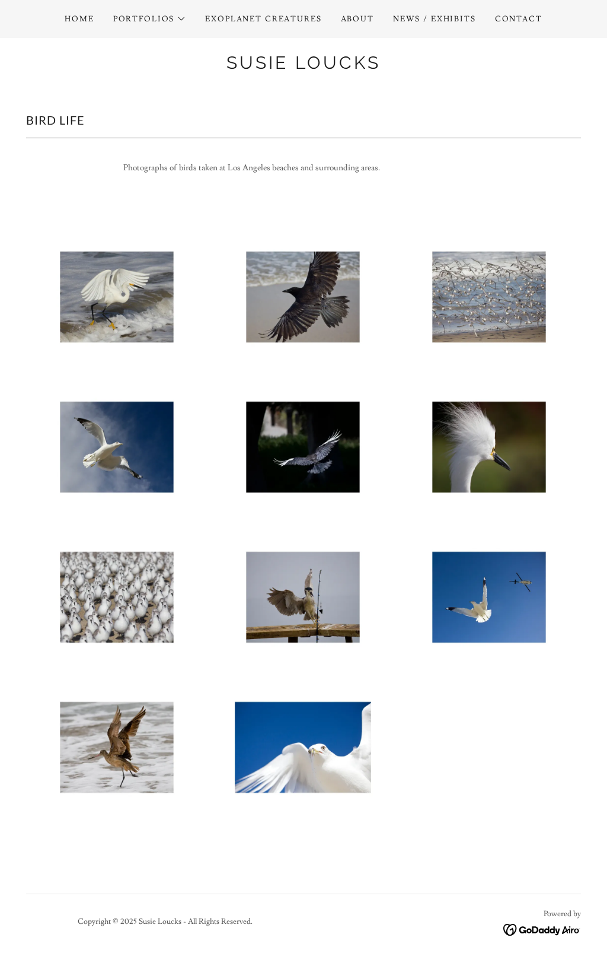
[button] (150, 19)
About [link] (357, 19)
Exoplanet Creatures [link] (263, 19)
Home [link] (79, 19)
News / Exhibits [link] (434, 19)
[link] (303, 66)
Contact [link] (518, 19)
